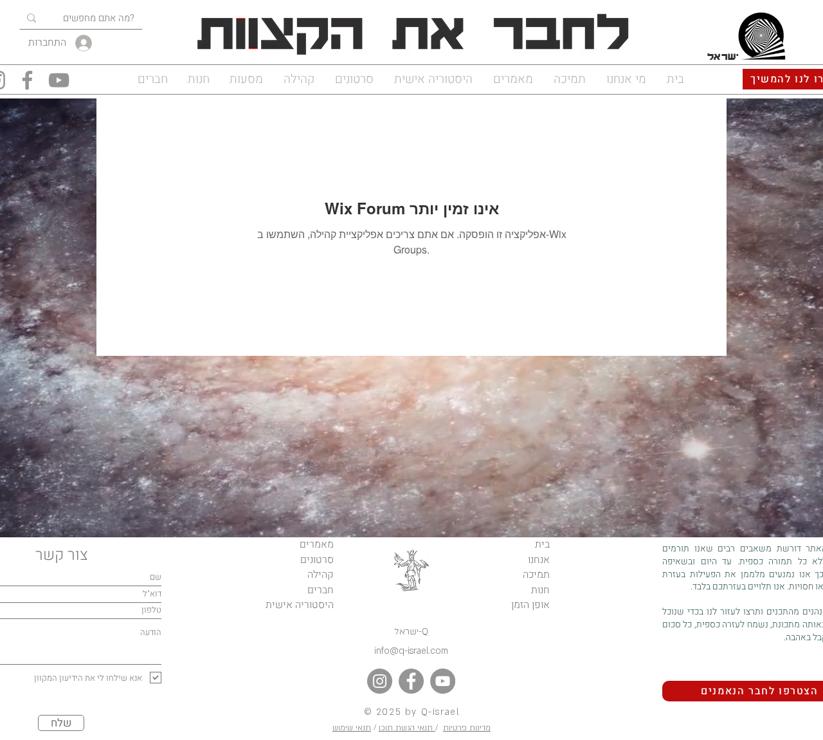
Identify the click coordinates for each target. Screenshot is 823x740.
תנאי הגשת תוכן (407, 728)
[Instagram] (379, 681)
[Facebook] (27, 80)
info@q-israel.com (411, 651)
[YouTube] (58, 80)
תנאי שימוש (351, 728)
